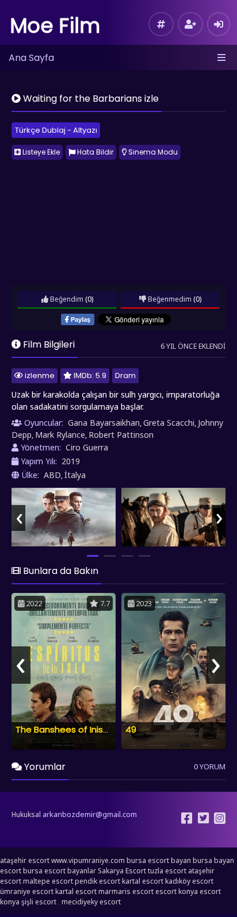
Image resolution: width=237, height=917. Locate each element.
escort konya (176, 891)
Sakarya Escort (122, 871)
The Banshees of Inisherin (70, 729)
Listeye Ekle (40, 152)
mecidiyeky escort (91, 902)
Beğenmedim (169, 299)
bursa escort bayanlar (59, 871)
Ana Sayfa (31, 57)
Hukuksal (26, 814)
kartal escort (142, 881)
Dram (125, 375)
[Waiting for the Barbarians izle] (64, 517)
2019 (71, 461)
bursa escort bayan (159, 860)
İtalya (75, 474)
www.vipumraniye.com (88, 860)
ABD (52, 474)
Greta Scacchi (168, 422)
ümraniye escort (26, 891)
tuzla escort (167, 871)
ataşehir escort (24, 860)
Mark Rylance (60, 434)
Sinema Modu (152, 152)
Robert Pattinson (121, 434)
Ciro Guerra (87, 447)
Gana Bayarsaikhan (104, 422)
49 (130, 729)
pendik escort (97, 881)
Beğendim (65, 299)
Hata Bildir (94, 152)
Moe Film (55, 25)
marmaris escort (126, 891)
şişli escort (38, 902)
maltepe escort (48, 881)
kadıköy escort (189, 881)
